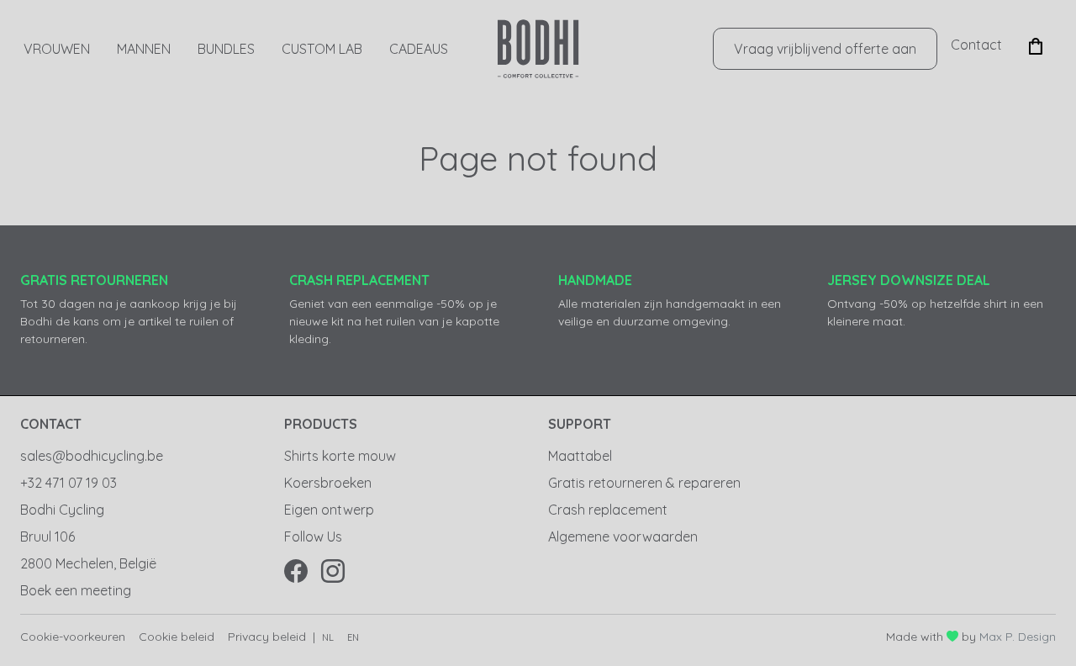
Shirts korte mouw (340, 455)
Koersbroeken (328, 482)
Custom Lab (322, 48)
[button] (1035, 44)
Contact (976, 44)
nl (328, 637)
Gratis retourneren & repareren (644, 482)
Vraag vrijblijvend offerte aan (825, 48)
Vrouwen (57, 48)
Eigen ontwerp (329, 509)
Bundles (226, 48)
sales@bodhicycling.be (91, 455)
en (353, 637)
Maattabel (580, 455)
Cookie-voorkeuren (72, 636)
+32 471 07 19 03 (68, 482)
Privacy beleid (267, 636)
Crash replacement (607, 509)
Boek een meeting (75, 590)
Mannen (144, 48)
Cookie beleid (176, 636)
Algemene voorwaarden (623, 536)
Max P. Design (1017, 636)
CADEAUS (418, 48)
